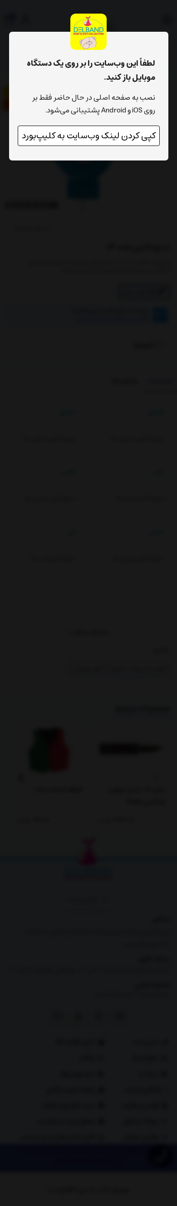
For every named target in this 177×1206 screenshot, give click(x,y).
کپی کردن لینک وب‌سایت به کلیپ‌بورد (89, 135)
